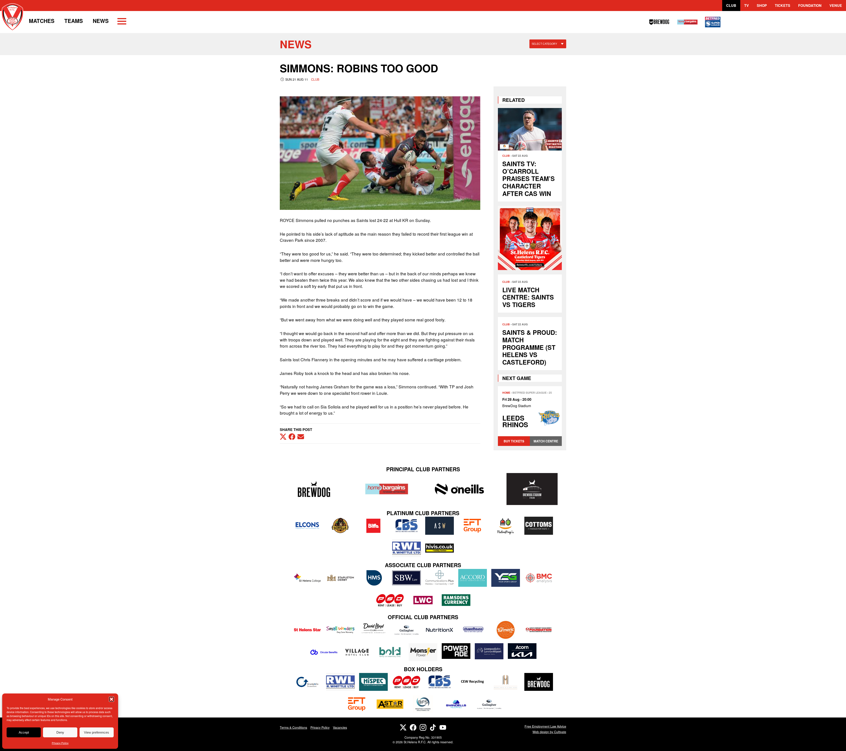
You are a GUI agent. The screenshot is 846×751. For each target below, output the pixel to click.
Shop (762, 5)
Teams (73, 20)
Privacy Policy (60, 743)
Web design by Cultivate (549, 732)
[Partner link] (314, 489)
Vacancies (340, 727)
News (101, 20)
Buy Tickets (514, 441)
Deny (60, 732)
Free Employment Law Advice (545, 726)
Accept (24, 732)
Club (731, 5)
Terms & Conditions (293, 727)
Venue (835, 5)
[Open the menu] (121, 22)
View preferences (96, 732)
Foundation (810, 5)
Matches (41, 20)
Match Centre (546, 441)
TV (746, 5)
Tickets (782, 5)
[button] (111, 699)
